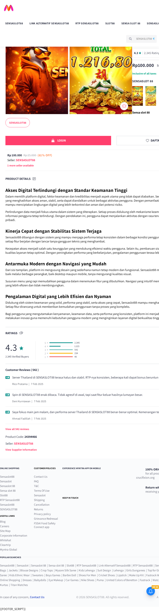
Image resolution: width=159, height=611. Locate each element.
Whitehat (5, 540)
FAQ (36, 481)
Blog (3, 521)
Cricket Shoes (107, 575)
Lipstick (122, 575)
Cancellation (41, 504)
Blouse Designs (29, 570)
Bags (3, 570)
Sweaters (37, 575)
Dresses (27, 580)
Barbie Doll (69, 575)
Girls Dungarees (135, 570)
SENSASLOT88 (8, 509)
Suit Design (104, 570)
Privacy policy (42, 514)
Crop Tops (47, 570)
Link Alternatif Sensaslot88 (49, 23)
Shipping (39, 500)
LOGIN (61, 140)
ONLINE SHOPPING (9, 468)
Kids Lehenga (87, 570)
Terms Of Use (41, 490)
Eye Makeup (56, 580)
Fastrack (145, 580)
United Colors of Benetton (121, 580)
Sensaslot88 (14, 23)
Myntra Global (8, 549)
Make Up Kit (136, 575)
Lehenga (118, 570)
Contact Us (40, 476)
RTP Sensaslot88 (87, 23)
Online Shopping (10, 580)
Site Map (5, 531)
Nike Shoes (87, 580)
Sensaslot (6, 481)
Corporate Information (13, 535)
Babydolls (40, 580)
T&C (36, 486)
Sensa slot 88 (130, 23)
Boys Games (53, 575)
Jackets (13, 570)
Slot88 (110, 23)
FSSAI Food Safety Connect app (44, 525)
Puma (100, 580)
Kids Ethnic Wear (19, 575)
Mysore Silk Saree (65, 570)
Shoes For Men (87, 575)
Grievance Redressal (46, 518)
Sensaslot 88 (7, 486)
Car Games (72, 580)
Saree (3, 575)
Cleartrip (5, 545)
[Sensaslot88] (138, 107)
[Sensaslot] (151, 107)
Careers (4, 526)
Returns (38, 509)
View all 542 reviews (17, 429)
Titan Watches (19, 585)
